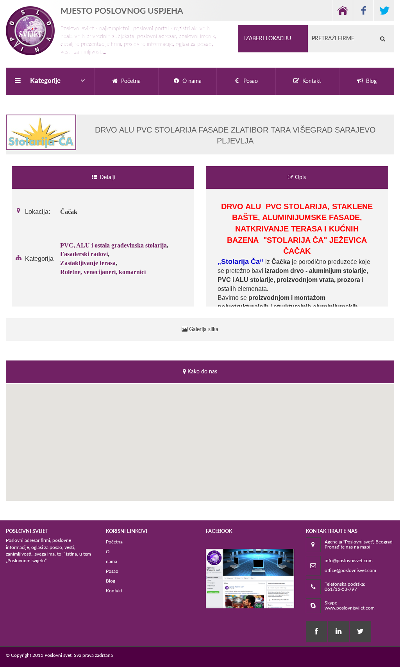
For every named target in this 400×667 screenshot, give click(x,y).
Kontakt (114, 590)
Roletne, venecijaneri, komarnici (103, 272)
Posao (112, 571)
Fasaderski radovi (84, 254)
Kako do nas (201, 372)
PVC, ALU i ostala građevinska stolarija (113, 245)
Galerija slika (203, 329)
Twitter (383, 10)
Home (342, 10)
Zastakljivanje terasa (88, 263)
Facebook (363, 10)
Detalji (106, 177)
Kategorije (45, 80)
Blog (110, 581)
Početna (114, 542)
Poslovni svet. (59, 655)
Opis (299, 177)
